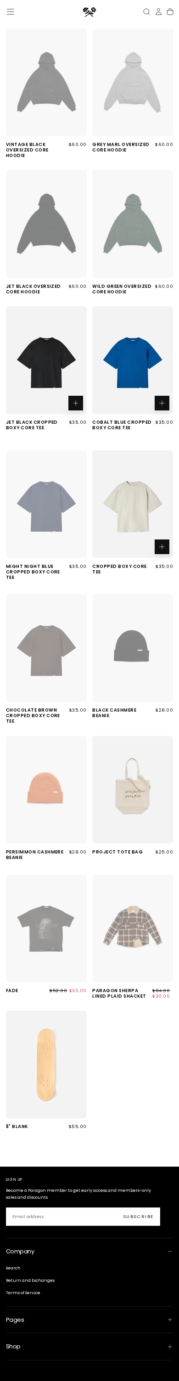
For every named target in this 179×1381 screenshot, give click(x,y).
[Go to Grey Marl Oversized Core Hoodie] (132, 82)
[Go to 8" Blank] (46, 1064)
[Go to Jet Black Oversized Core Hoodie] (46, 223)
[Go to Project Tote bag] (132, 789)
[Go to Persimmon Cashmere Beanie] (46, 789)
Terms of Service (23, 1293)
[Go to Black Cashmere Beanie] (132, 648)
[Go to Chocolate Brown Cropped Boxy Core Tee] (46, 648)
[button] (10, 11)
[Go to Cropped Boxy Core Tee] (132, 504)
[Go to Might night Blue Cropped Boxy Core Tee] (46, 504)
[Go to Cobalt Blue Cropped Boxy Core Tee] (132, 360)
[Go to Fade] (46, 928)
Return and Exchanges (30, 1280)
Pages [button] (15, 1320)
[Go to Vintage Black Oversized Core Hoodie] (46, 82)
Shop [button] (13, 1346)
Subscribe (138, 1216)
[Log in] (158, 12)
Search (13, 1268)
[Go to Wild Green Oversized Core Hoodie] (132, 223)
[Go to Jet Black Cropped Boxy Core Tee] (46, 360)
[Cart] (170, 12)
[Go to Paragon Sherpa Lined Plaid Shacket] (132, 928)
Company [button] (20, 1251)
